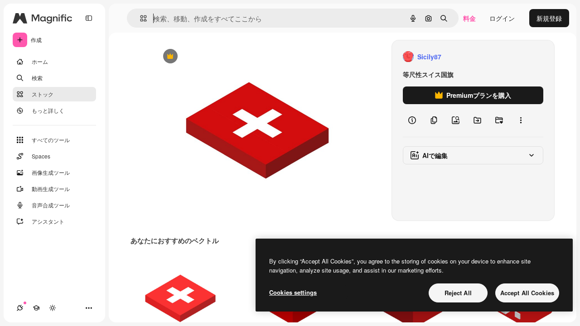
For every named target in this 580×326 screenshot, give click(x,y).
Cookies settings (293, 292)
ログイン (502, 18)
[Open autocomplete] (139, 18)
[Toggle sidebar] (89, 18)
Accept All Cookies (527, 292)
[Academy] (36, 308)
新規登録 (549, 18)
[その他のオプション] (521, 120)
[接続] (20, 308)
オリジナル (216, 57)
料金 (469, 18)
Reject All (458, 292)
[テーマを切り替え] (52, 308)
